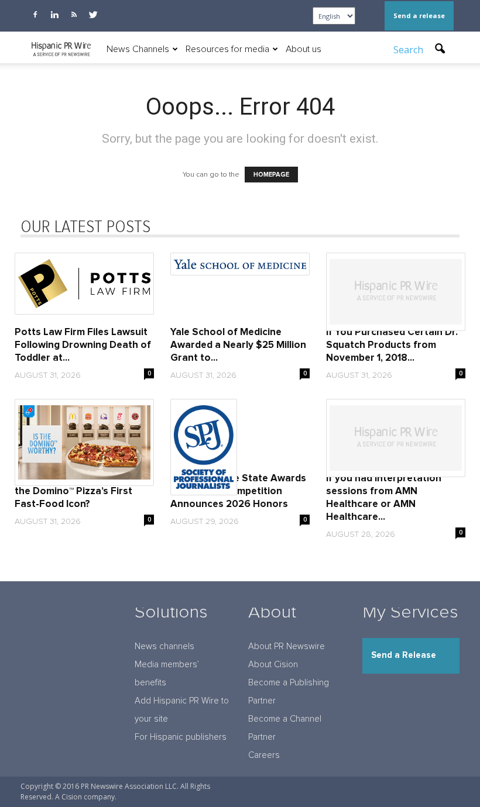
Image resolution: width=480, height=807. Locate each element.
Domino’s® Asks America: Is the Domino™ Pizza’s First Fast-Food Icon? (78, 491)
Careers (264, 755)
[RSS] (74, 15)
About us (303, 49)
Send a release (419, 15)
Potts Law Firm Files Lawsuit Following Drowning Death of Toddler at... (83, 345)
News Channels (138, 49)
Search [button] (409, 49)
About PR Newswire (286, 646)
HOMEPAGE (271, 174)
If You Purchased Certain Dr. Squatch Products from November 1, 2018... (392, 345)
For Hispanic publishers (181, 737)
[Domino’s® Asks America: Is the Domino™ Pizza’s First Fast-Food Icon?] (84, 442)
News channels (164, 646)
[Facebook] (35, 15)
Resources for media (227, 49)
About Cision (273, 664)
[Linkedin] (54, 15)
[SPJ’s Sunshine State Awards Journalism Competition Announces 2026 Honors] (240, 447)
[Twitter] (93, 15)
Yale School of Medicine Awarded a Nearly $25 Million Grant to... (238, 345)
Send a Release (403, 655)
